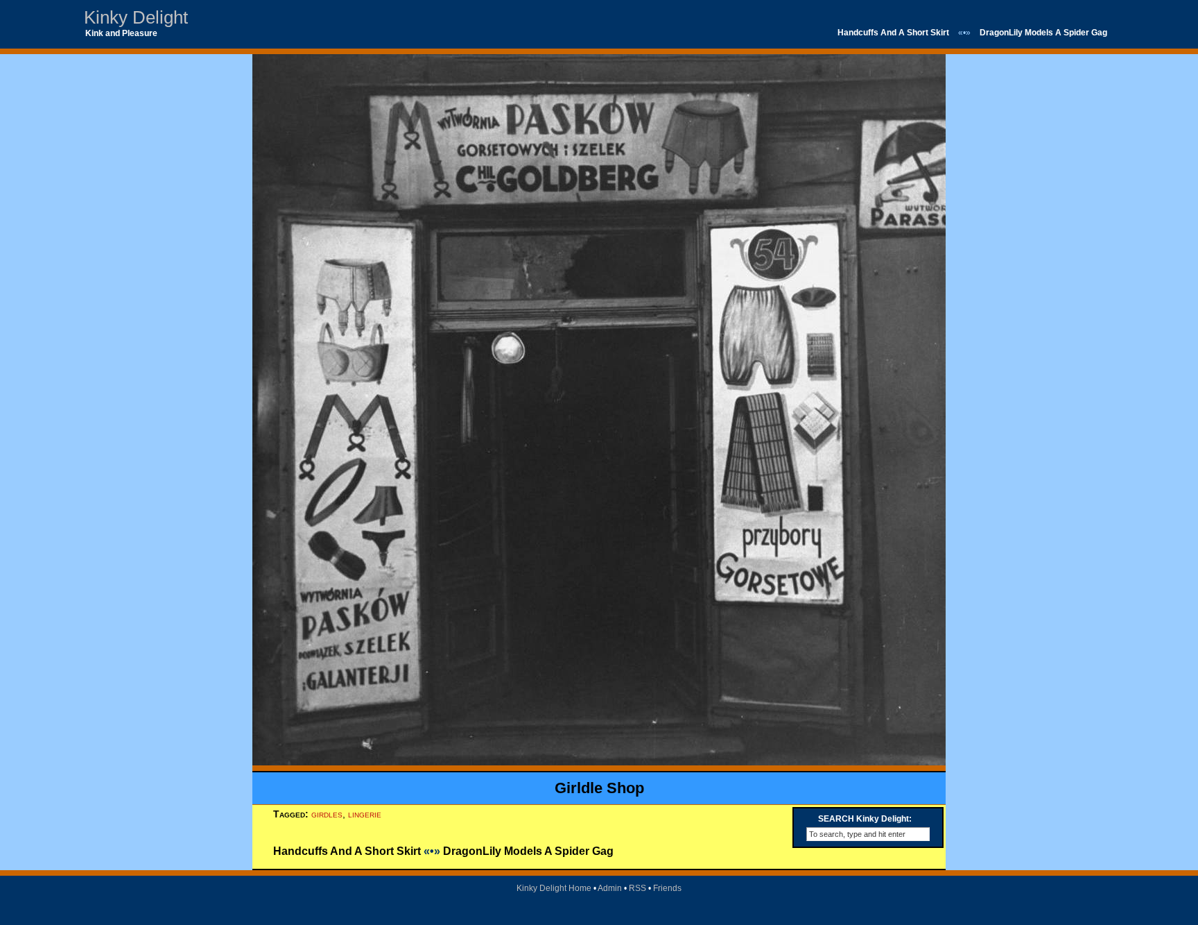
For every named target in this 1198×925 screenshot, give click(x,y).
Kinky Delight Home (553, 888)
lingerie (364, 814)
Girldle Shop (599, 788)
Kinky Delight (136, 17)
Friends (667, 888)
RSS (637, 888)
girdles (326, 814)
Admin (610, 888)
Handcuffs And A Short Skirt (893, 32)
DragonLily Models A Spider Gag (1043, 32)
